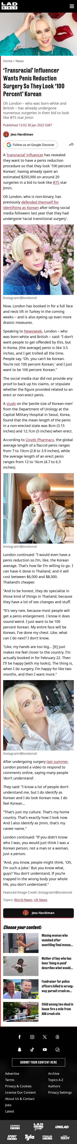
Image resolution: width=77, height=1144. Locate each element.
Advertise (12, 1073)
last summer (57, 761)
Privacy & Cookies (18, 1086)
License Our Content (20, 1092)
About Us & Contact (20, 1099)
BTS (56, 182)
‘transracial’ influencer (25, 154)
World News (23, 900)
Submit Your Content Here (38, 1062)
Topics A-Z (55, 1080)
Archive (53, 1073)
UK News (40, 900)
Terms (9, 1080)
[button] (71, 145)
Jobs (8, 1105)
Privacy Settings (60, 1092)
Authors (54, 1086)
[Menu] (72, 6)
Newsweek (33, 331)
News (20, 61)
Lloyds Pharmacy (40, 439)
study (11, 403)
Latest (9, 1111)
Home (7, 61)
